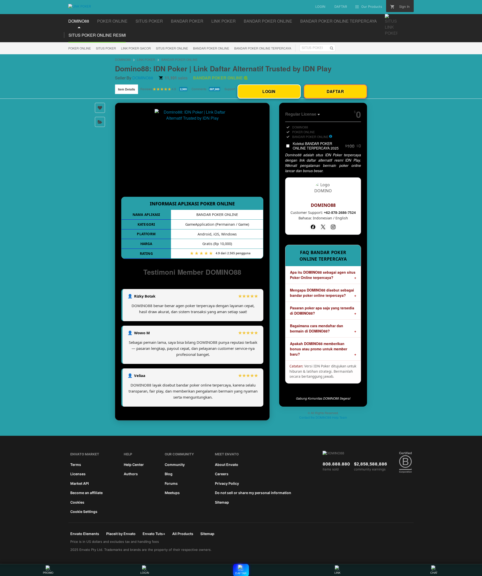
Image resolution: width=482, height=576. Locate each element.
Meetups (172, 493)
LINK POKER (146, 59)
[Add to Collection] (100, 122)
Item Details (126, 89)
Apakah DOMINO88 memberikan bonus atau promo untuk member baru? (318, 349)
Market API (79, 483)
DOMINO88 (123, 59)
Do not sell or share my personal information (253, 493)
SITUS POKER (106, 48)
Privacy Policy (227, 483)
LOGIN (144, 572)
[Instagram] (333, 226)
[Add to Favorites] (100, 108)
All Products (182, 534)
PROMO (48, 572)
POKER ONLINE (79, 48)
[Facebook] (313, 226)
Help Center (134, 464)
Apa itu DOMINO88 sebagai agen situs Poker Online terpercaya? (322, 275)
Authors (131, 474)
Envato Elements (84, 534)
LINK (337, 572)
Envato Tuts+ (154, 534)
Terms (75, 464)
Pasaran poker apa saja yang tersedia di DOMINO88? (322, 310)
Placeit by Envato (121, 534)
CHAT (434, 572)
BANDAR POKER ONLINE (211, 48)
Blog (168, 474)
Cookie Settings (83, 511)
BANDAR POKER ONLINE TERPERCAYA (262, 48)
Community (175, 464)
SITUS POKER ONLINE (172, 48)
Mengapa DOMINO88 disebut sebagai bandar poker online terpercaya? (322, 292)
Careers (221, 474)
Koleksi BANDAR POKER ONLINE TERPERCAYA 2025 (327, 145)
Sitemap (222, 502)
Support (229, 89)
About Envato (226, 464)
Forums (171, 483)
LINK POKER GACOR (136, 48)
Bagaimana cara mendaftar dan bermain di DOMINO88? (316, 328)
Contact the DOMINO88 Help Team (323, 417)
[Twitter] (323, 226)
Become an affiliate (86, 493)
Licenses (78, 474)
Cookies (77, 502)
